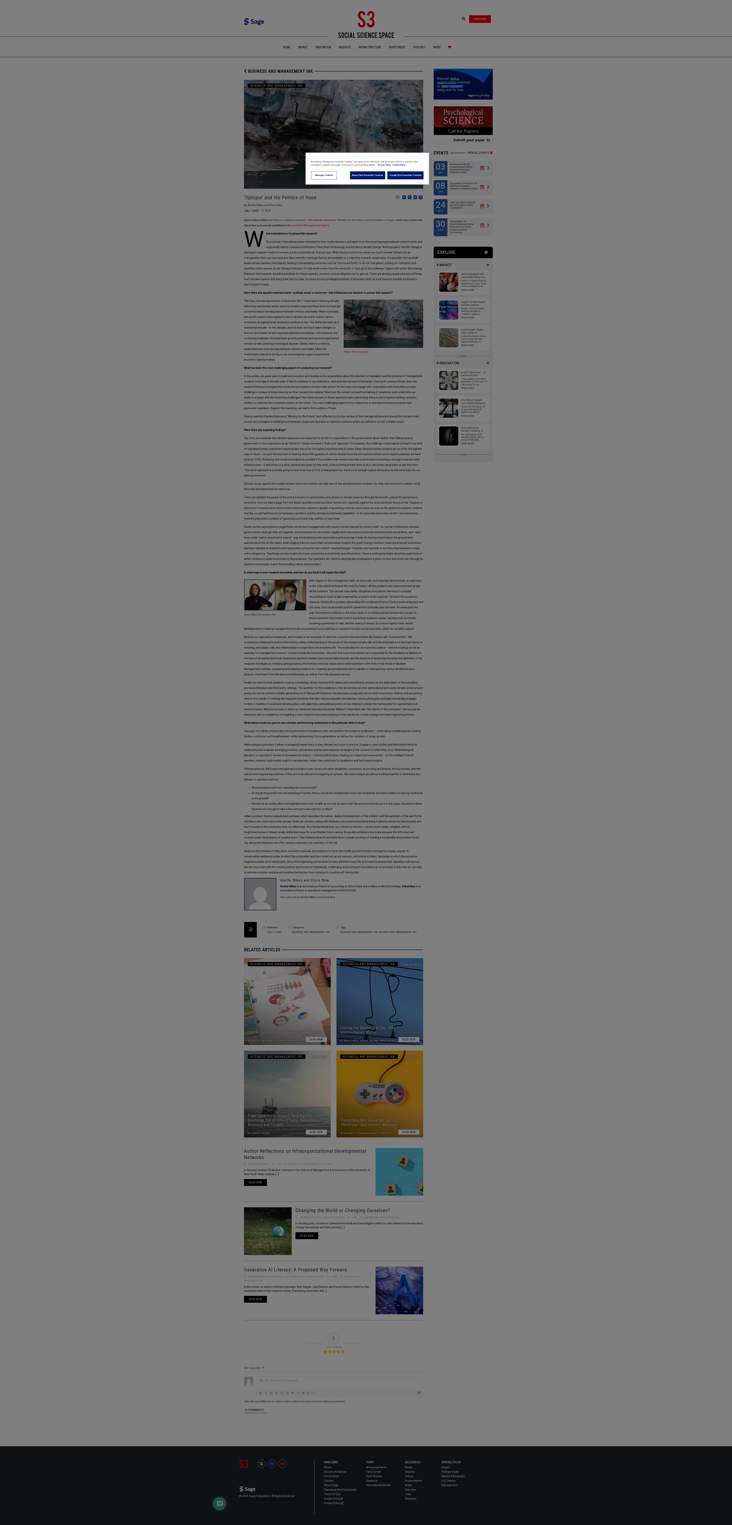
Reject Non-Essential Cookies (367, 175)
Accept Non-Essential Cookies (405, 175)
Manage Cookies (324, 175)
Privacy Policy (384, 165)
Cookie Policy (398, 165)
